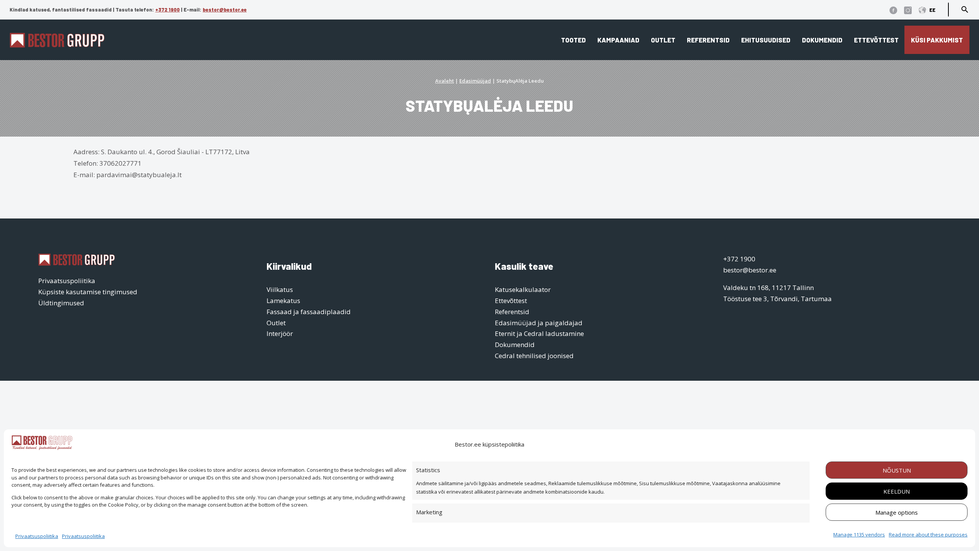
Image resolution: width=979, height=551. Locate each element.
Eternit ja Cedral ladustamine (539, 333)
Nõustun (897, 470)
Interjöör (280, 333)
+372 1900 (167, 10)
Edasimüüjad (475, 80)
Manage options (896, 512)
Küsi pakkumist (937, 40)
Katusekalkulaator (523, 289)
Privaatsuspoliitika (36, 536)
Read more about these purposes (928, 534)
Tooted (573, 40)
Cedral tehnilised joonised (534, 355)
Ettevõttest (876, 40)
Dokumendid (822, 40)
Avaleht (444, 80)
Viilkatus (280, 289)
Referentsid (708, 40)
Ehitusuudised (765, 40)
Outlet (663, 40)
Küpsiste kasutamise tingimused (87, 291)
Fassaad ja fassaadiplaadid (309, 311)
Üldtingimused (61, 302)
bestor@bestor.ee (225, 10)
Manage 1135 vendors (859, 534)
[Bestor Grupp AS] (57, 45)
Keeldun (896, 491)
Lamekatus (283, 300)
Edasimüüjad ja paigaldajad (538, 322)
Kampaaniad (618, 40)
